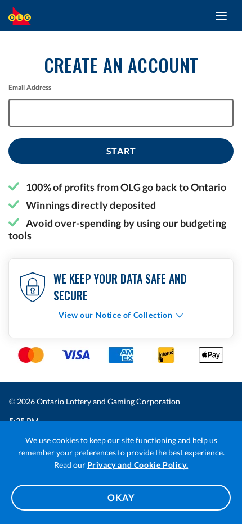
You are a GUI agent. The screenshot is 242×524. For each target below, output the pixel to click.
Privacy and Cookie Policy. (138, 465)
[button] (121, 315)
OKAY (120, 497)
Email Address (30, 87)
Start (121, 150)
